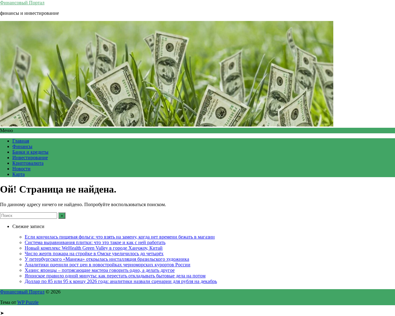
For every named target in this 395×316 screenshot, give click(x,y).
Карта (18, 174)
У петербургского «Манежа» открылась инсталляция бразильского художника (107, 259)
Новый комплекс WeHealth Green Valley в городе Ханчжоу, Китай (94, 248)
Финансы (22, 146)
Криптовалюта (28, 163)
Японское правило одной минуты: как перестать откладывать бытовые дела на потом (115, 275)
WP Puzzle (28, 302)
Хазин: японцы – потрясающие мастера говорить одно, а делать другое (100, 270)
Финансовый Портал (22, 2)
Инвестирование (30, 157)
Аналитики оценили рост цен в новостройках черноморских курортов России (107, 264)
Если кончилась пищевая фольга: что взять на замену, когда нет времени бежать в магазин (120, 236)
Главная (20, 140)
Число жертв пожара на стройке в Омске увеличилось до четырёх (94, 253)
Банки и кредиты (30, 152)
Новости (21, 168)
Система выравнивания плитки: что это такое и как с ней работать (95, 242)
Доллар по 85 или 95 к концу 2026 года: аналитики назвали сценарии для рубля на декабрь (121, 281)
